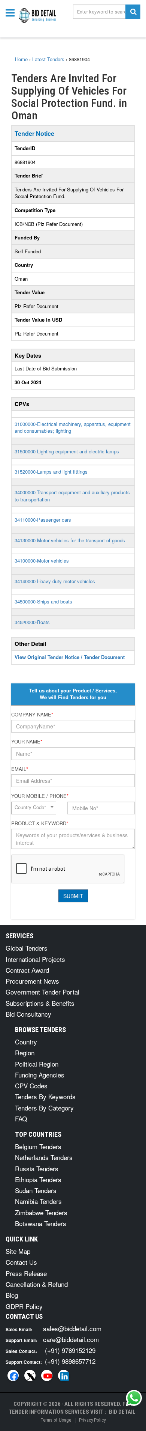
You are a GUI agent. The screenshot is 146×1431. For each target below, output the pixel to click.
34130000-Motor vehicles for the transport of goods (70, 540)
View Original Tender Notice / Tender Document (70, 657)
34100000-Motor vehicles (42, 560)
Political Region (36, 1063)
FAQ (21, 1118)
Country (26, 1041)
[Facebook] (13, 1375)
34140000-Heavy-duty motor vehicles (55, 581)
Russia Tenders (36, 1168)
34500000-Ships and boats (43, 601)
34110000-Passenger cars (43, 519)
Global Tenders (27, 947)
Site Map (18, 1251)
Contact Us (21, 1262)
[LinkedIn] (63, 1375)
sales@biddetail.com (72, 1328)
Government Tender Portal (42, 991)
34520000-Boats (32, 622)
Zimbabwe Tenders (41, 1212)
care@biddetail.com (71, 1339)
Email (19, 769)
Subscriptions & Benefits (40, 1003)
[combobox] (33, 808)
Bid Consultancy (28, 1014)
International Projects (35, 959)
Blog (12, 1295)
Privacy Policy (92, 1420)
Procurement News (32, 981)
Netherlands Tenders (44, 1157)
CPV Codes (31, 1085)
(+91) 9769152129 (70, 1350)
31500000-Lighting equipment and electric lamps (67, 451)
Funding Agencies (39, 1074)
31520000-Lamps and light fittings (51, 471)
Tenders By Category (44, 1107)
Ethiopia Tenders (38, 1179)
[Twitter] (30, 1375)
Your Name (26, 741)
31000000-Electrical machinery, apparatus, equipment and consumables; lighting (73, 427)
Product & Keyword (39, 823)
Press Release (26, 1273)
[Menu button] (12, 12)
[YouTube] (46, 1375)
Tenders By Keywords (45, 1096)
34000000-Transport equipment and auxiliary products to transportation (72, 496)
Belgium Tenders (38, 1146)
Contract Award (27, 970)
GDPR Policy (24, 1306)
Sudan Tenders (36, 1190)
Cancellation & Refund (37, 1284)
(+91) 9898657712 (70, 1361)
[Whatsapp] (134, 1398)
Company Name (32, 714)
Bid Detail (122, 1411)
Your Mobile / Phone (40, 796)
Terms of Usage (55, 1420)
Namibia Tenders (38, 1201)
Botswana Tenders (40, 1223)
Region (24, 1052)
